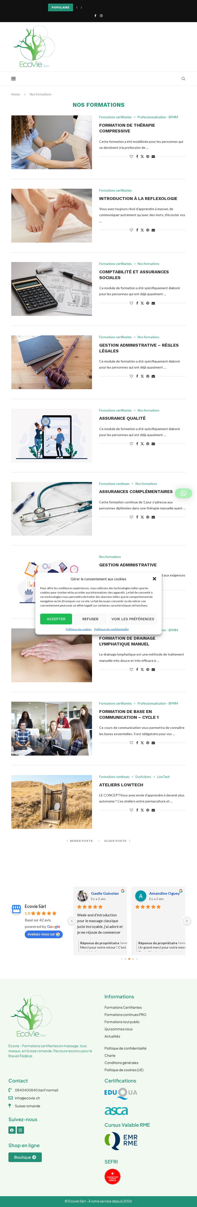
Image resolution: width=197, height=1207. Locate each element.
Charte (110, 1055)
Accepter (56, 619)
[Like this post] (131, 156)
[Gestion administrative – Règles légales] (51, 362)
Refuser (90, 619)
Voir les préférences (132, 619)
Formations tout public (122, 1021)
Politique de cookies (79, 629)
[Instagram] (101, 16)
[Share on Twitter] (142, 156)
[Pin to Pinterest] (147, 156)
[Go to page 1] (125, 959)
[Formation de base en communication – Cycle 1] (51, 729)
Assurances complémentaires (136, 491)
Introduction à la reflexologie (138, 198)
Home (15, 94)
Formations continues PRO (125, 1014)
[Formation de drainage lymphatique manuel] (51, 655)
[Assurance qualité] (51, 436)
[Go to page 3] (133, 959)
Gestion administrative (128, 564)
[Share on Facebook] (137, 156)
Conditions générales (121, 1062)
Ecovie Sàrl (35, 906)
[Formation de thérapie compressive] (51, 142)
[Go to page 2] (129, 959)
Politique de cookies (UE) (124, 1070)
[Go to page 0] (121, 958)
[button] (154, 578)
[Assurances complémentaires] (51, 509)
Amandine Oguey (164, 893)
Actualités (112, 1036)
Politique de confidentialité (111, 629)
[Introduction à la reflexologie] (51, 216)
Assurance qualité (122, 418)
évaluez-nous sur (41, 934)
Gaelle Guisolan (105, 893)
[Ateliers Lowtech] (51, 802)
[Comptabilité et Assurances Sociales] (51, 289)
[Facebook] (95, 16)
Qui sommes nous (119, 1029)
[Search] (183, 79)
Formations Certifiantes (123, 1007)
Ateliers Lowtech (121, 784)
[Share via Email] (153, 156)
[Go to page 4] (137, 958)
